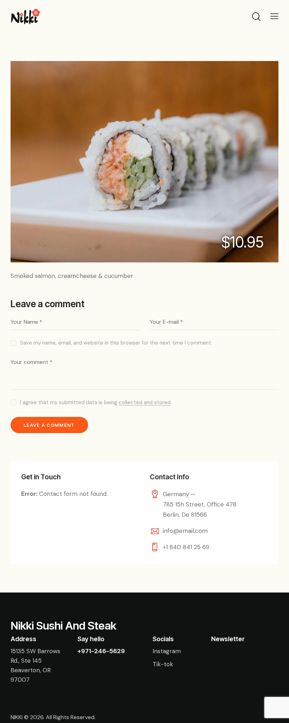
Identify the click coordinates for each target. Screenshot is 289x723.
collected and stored (145, 403)
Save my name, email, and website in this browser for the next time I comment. (116, 342)
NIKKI (17, 717)
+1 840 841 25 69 (186, 547)
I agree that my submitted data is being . (96, 402)
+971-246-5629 (101, 651)
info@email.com (185, 531)
